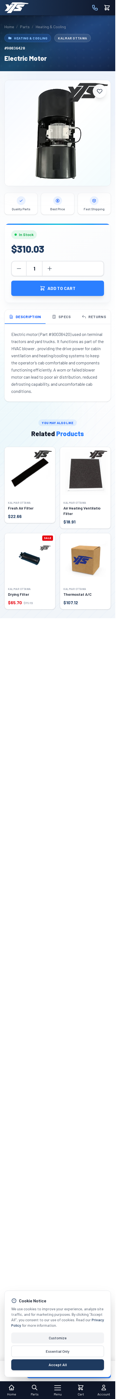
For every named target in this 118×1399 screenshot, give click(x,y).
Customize (58, 1337)
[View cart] (107, 8)
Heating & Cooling (51, 26)
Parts (25, 26)
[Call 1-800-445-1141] (95, 8)
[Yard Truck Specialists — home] (16, 7)
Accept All (58, 1364)
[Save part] (99, 91)
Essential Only (57, 1351)
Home (9, 26)
